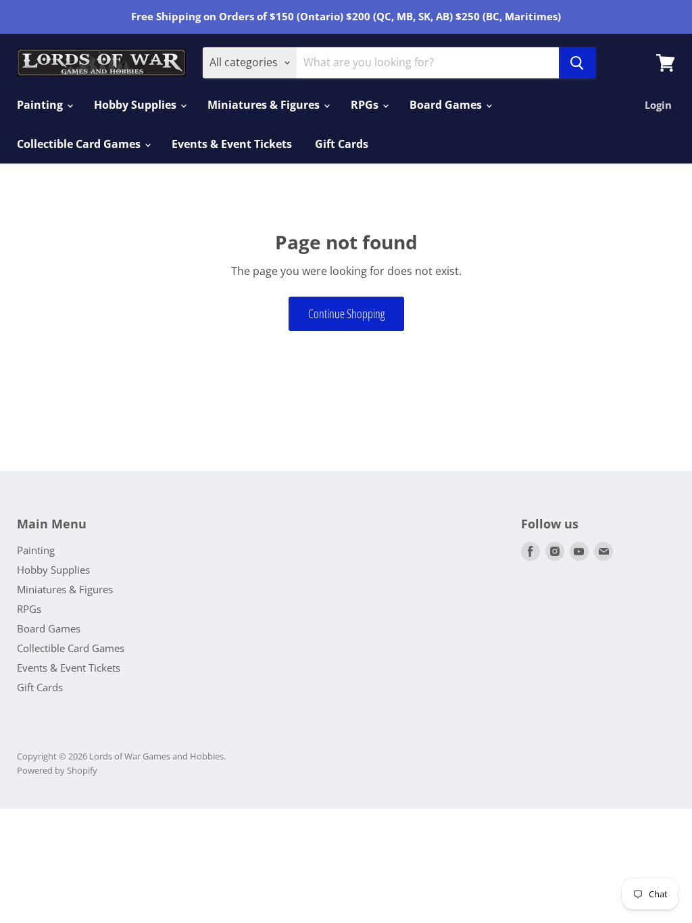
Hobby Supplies (136, 104)
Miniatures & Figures (264, 104)
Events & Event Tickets (232, 143)
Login (658, 104)
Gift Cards (341, 143)
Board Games (447, 104)
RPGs (366, 104)
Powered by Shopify (57, 770)
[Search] (577, 62)
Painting (41, 104)
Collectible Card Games (80, 143)
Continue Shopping (346, 313)
